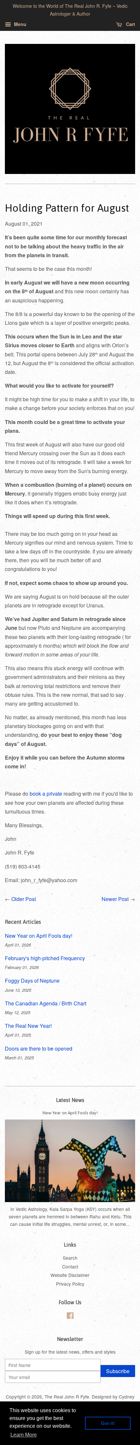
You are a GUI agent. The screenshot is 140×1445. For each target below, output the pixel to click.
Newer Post (115, 899)
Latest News (70, 1100)
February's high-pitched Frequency (45, 958)
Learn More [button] (23, 1435)
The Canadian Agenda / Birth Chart (45, 1003)
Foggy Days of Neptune (32, 980)
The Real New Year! (28, 1025)
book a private (46, 793)
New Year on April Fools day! (38, 935)
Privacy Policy (70, 1283)
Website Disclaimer (70, 1275)
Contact (70, 1266)
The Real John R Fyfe (67, 1396)
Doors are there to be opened (38, 1048)
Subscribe (118, 1371)
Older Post (23, 899)
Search (70, 1257)
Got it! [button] (108, 1423)
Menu (19, 24)
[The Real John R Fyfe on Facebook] (70, 1316)
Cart (130, 24)
